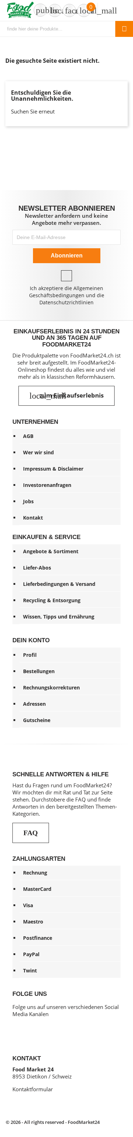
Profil (30, 654)
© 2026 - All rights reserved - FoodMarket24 (53, 1122)
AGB (28, 436)
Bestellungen (39, 671)
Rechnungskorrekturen (51, 687)
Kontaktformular (32, 1089)
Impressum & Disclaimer (53, 468)
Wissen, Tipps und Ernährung (58, 616)
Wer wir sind (38, 452)
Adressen (34, 703)
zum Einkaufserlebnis (66, 395)
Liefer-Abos (37, 567)
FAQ (30, 833)
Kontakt (33, 517)
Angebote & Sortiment (50, 551)
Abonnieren (67, 256)
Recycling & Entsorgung (52, 600)
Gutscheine (36, 720)
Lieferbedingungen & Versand (59, 584)
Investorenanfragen (47, 485)
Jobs (28, 501)
